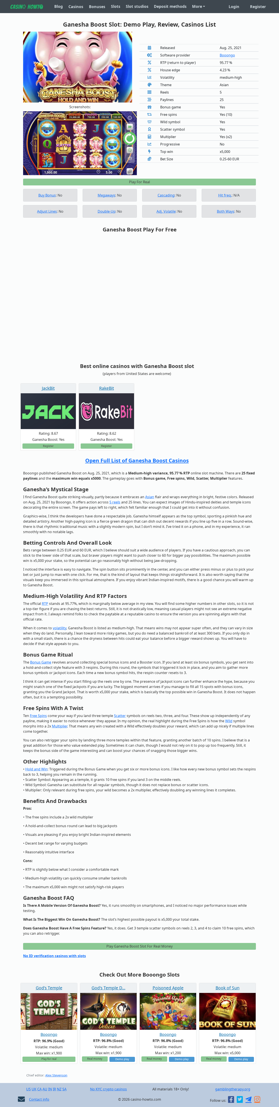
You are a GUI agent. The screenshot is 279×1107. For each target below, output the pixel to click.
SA (64, 1089)
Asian (149, 496)
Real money (94, 1059)
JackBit (48, 388)
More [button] (197, 6)
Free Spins (38, 715)
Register (258, 6)
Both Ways (225, 211)
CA (39, 1089)
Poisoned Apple (168, 988)
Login (234, 6)
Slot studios (137, 6)
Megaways (106, 195)
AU (45, 1089)
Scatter (120, 715)
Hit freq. (225, 195)
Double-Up (107, 211)
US (28, 1089)
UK (34, 1089)
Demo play (122, 1059)
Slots (115, 6)
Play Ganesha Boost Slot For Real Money (139, 946)
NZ (59, 1089)
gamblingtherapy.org (232, 1089)
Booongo (227, 55)
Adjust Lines (47, 211)
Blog (58, 6)
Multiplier (59, 726)
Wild (228, 721)
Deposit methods (170, 6)
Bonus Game (40, 662)
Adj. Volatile (166, 211)
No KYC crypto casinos (108, 1089)
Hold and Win (36, 769)
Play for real (48, 1059)
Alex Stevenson (56, 1075)
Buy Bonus (47, 195)
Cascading (166, 195)
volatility (59, 628)
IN (50, 1089)
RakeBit (106, 388)
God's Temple (49, 988)
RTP (45, 603)
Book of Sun (228, 988)
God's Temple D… (108, 988)
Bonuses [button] (97, 6)
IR (54, 1089)
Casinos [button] (75, 6)
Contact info (39, 1099)
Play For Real (139, 182)
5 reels (114, 502)
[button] (31, 143)
